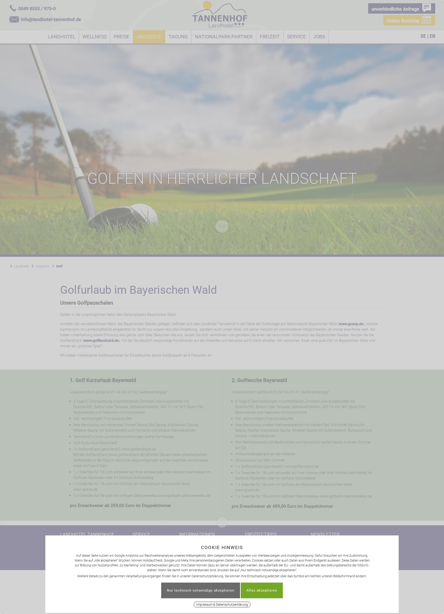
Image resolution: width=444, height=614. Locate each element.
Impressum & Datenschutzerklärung (222, 604)
